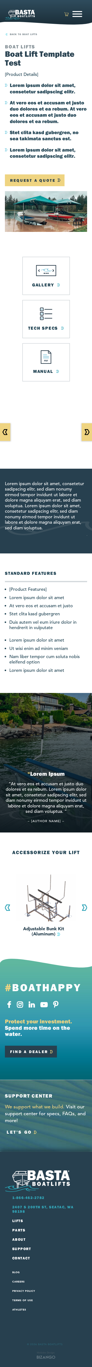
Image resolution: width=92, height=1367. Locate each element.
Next (84, 907)
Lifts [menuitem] (17, 1221)
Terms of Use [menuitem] (22, 1300)
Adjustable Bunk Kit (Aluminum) (43, 931)
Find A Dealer (29, 1051)
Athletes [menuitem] (19, 1309)
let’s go (19, 1132)
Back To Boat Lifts (23, 34)
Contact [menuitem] (21, 1258)
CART (66, 14)
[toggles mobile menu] (78, 14)
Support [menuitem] (21, 1249)
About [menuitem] (19, 1239)
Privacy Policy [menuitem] (23, 1291)
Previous (7, 907)
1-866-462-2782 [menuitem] (28, 1198)
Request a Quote (33, 180)
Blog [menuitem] (16, 1272)
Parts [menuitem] (19, 1230)
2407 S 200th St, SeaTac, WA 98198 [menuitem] (43, 1209)
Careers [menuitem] (18, 1281)
